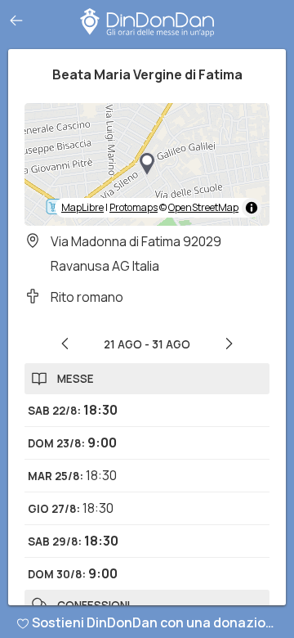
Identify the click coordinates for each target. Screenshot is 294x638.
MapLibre (82, 207)
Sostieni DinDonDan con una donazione (157, 622)
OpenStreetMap (203, 207)
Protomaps (133, 207)
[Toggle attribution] (251, 208)
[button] (147, 164)
